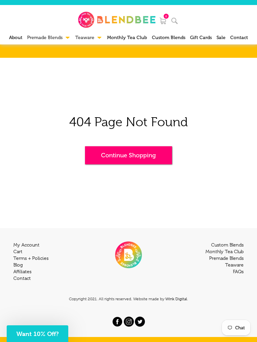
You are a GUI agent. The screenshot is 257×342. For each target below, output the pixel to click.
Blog (18, 265)
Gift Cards (201, 37)
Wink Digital (176, 299)
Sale (221, 37)
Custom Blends (168, 37)
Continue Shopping (128, 155)
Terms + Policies (31, 258)
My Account (26, 244)
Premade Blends (226, 258)
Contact (239, 37)
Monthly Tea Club (127, 37)
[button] (37, 333)
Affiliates (22, 271)
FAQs (238, 271)
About (15, 37)
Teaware (234, 265)
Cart (17, 251)
